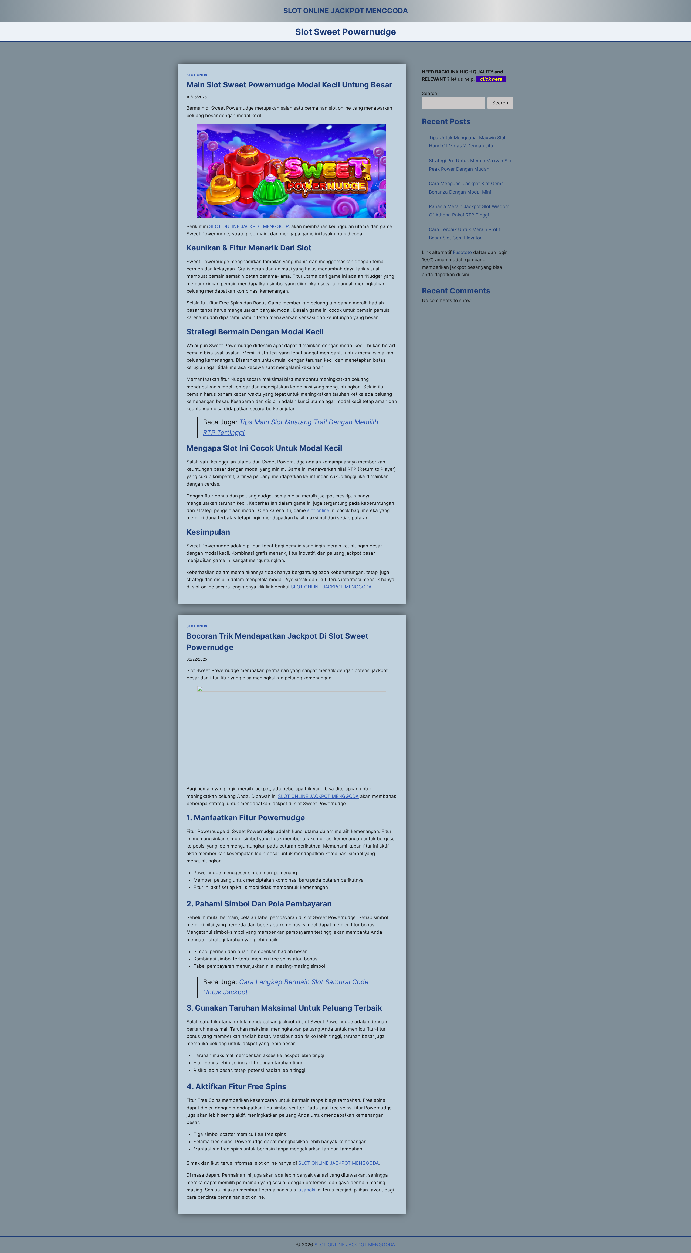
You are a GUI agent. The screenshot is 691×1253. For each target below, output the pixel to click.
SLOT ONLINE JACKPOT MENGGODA (331, 587)
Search (429, 93)
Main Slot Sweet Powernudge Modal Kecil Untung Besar (289, 84)
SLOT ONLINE (198, 75)
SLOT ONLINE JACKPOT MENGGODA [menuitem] (249, 226)
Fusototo (462, 252)
